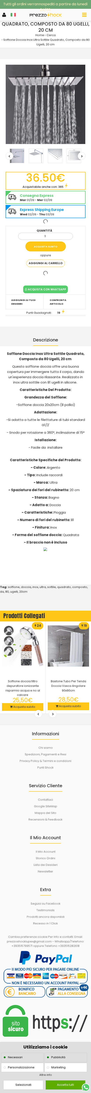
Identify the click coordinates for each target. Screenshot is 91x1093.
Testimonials (45, 910)
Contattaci (45, 800)
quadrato (64, 587)
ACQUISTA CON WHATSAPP (46, 289)
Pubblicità (58, 1057)
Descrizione (45, 340)
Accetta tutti (65, 1085)
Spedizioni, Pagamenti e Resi (45, 754)
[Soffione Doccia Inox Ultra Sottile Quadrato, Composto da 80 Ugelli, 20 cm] (45, 104)
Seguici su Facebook (46, 903)
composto (79, 587)
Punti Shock (45, 767)
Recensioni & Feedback (45, 819)
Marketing (58, 1067)
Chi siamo (45, 748)
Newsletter (45, 871)
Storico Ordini (45, 858)
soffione (14, 587)
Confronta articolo (58, 302)
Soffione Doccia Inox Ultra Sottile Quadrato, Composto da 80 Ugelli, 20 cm (46, 42)
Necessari (15, 1057)
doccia (26, 587)
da (2, 592)
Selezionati (23, 1085)
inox (35, 587)
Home (39, 35)
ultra (43, 587)
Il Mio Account (45, 852)
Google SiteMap (45, 806)
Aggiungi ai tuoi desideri (23, 302)
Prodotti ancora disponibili (45, 917)
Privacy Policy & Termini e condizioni (45, 761)
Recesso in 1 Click (45, 923)
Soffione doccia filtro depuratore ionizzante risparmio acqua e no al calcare (23, 688)
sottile (51, 587)
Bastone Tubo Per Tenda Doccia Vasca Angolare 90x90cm (68, 686)
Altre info (45, 1075)
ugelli (14, 592)
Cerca (51, 35)
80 (7, 592)
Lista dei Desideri (46, 865)
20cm (23, 592)
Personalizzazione (21, 1067)
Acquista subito (24, 707)
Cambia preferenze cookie (27, 937)
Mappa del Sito (45, 813)
